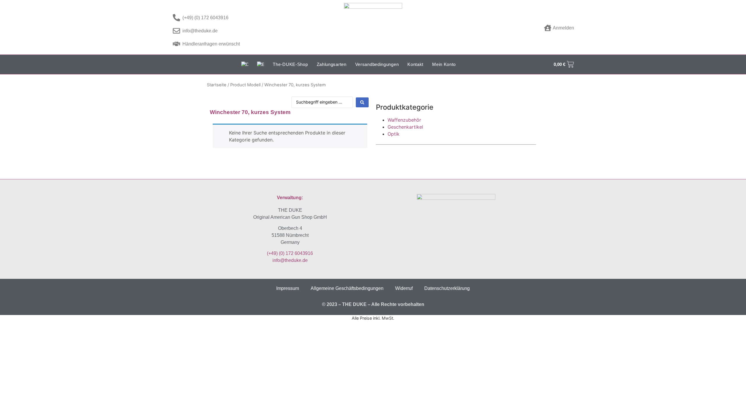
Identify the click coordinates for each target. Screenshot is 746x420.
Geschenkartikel (405, 127)
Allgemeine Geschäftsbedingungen (347, 288)
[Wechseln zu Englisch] (260, 64)
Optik (394, 134)
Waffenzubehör (404, 120)
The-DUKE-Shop (290, 64)
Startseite (216, 85)
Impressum (287, 288)
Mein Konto (444, 64)
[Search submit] (362, 102)
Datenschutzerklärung (447, 288)
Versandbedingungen (377, 64)
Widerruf (404, 288)
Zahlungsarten (331, 64)
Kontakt (415, 64)
